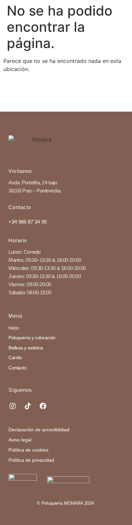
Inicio (13, 327)
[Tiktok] (28, 406)
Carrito (15, 357)
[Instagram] (12, 406)
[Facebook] (43, 406)
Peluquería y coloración (32, 337)
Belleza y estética (25, 347)
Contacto (17, 367)
